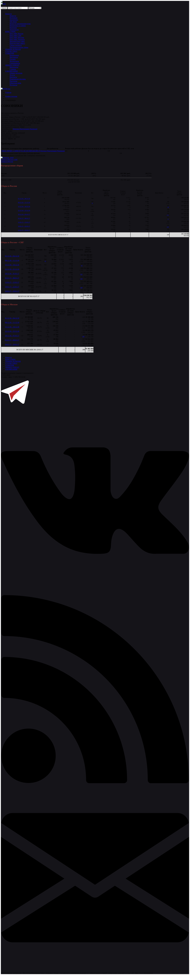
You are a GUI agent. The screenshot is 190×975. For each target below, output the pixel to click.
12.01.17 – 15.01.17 (24, 222)
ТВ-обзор (13, 22)
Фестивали (14, 57)
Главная (8, 92)
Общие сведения (16, 73)
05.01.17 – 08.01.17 (24, 218)
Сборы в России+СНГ (9, 160)
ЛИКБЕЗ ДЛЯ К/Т (12, 65)
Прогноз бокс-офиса (17, 43)
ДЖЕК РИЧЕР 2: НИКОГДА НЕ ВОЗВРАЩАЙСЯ (20, 151)
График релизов (11, 96)
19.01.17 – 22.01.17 (24, 226)
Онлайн (13, 59)
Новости (8, 14)
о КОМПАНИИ (11, 369)
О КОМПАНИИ (11, 71)
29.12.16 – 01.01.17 (24, 214)
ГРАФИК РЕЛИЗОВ (13, 49)
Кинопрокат (14, 55)
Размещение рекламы (18, 79)
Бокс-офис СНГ (15, 35)
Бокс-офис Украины (17, 39)
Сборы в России (7, 161)
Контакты (13, 77)
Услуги (12, 75)
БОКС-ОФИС (10, 32)
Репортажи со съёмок (18, 26)
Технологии (14, 30)
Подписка (13, 85)
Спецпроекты (15, 63)
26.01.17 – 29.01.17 (24, 230)
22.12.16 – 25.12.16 (24, 210)
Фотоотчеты (14, 61)
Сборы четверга (16, 45)
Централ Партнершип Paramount (25, 129)
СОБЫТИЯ (9, 53)
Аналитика (14, 20)
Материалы (14, 67)
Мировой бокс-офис (17, 41)
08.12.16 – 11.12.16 (24, 202)
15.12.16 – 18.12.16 (24, 206)
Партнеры (13, 81)
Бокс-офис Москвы (17, 37)
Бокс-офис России (16, 33)
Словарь (13, 69)
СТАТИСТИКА (11, 51)
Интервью (13, 18)
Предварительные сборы (19, 47)
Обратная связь (15, 83)
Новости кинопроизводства (20, 24)
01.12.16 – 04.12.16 (24, 198)
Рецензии (13, 28)
